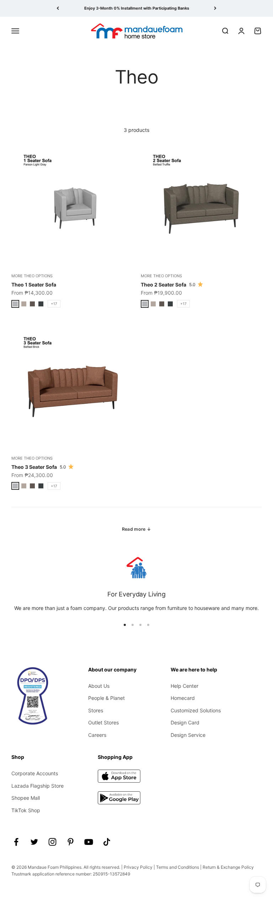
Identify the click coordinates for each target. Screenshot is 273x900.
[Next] (215, 8)
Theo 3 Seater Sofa (34, 467)
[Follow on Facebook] (16, 842)
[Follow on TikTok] (107, 842)
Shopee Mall (25, 798)
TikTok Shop (25, 810)
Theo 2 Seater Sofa (163, 285)
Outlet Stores (103, 722)
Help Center (184, 686)
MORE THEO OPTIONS (32, 275)
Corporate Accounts (34, 773)
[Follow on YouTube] (88, 842)
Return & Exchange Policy (228, 867)
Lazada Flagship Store (37, 786)
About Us (98, 686)
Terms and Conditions (177, 867)
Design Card (185, 722)
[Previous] (58, 8)
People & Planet (106, 698)
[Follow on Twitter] (34, 842)
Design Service (188, 735)
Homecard (183, 698)
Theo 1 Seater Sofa (33, 285)
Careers (97, 735)
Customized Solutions (196, 710)
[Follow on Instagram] (52, 842)
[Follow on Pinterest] (70, 842)
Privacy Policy (138, 867)
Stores (95, 710)
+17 (54, 303)
